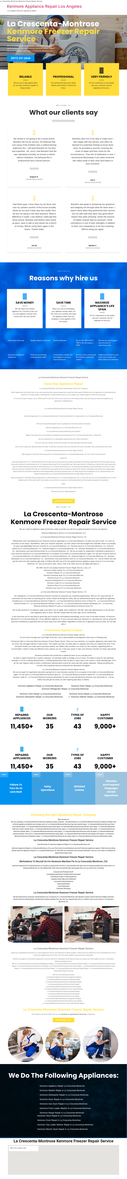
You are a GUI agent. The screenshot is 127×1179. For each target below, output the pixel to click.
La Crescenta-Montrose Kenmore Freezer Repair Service (63, 517)
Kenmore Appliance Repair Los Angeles (44, 6)
